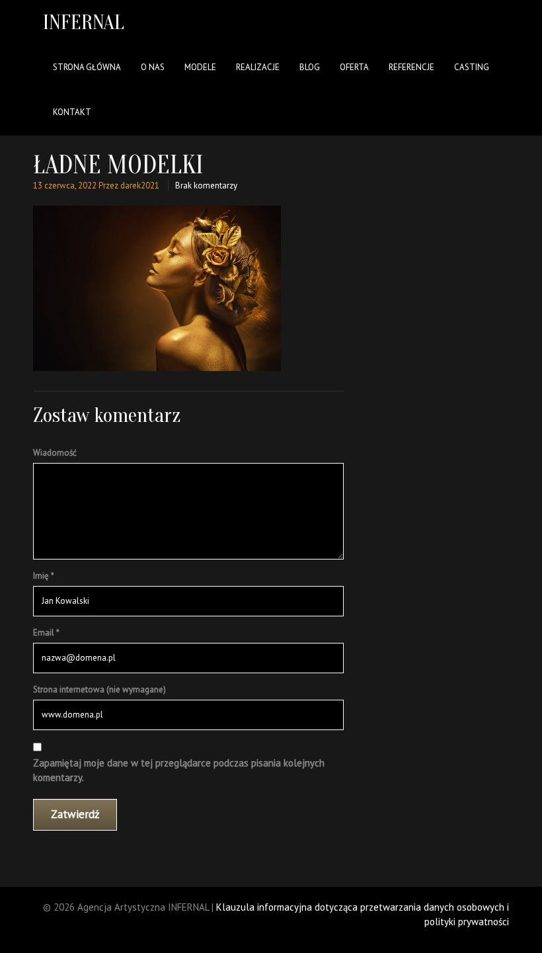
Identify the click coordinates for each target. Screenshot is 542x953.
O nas (153, 67)
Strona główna (87, 67)
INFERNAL (83, 22)
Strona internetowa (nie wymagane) (99, 689)
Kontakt (72, 112)
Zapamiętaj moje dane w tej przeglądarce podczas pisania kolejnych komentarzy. (179, 770)
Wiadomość (55, 452)
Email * (46, 632)
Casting (471, 67)
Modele (200, 67)
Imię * (43, 575)
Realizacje (258, 67)
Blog (309, 67)
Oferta (354, 67)
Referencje (411, 67)
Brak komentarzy (206, 185)
